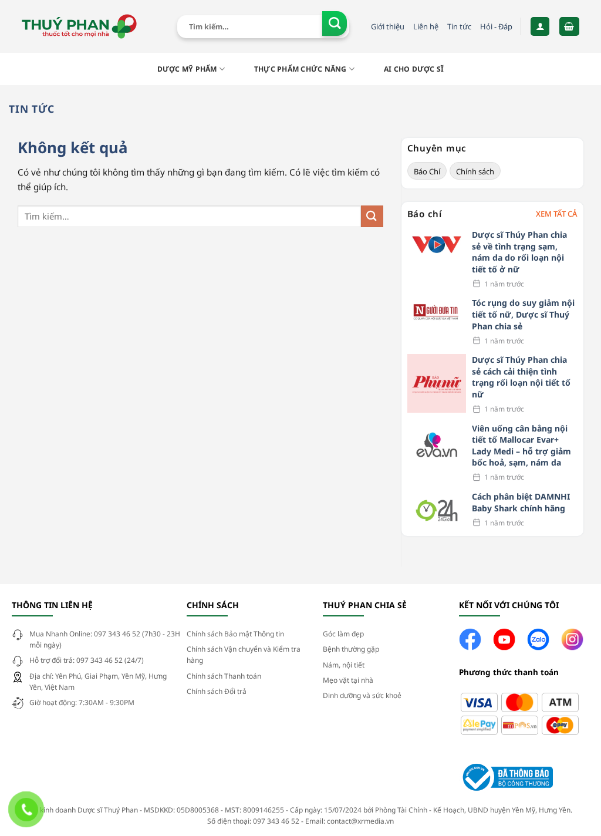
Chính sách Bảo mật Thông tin (235, 634)
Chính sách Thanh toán (224, 676)
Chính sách (475, 171)
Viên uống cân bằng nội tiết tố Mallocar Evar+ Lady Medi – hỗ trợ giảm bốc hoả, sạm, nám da (521, 445)
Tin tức (459, 26)
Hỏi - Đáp (496, 26)
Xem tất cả (557, 213)
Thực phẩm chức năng (300, 69)
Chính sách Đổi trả (217, 691)
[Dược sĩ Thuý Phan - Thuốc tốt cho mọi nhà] (79, 26)
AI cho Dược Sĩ (414, 69)
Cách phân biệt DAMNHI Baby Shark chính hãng (521, 502)
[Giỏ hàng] (569, 26)
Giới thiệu (387, 26)
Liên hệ (425, 26)
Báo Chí (427, 171)
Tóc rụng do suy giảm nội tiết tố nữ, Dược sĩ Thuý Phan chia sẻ (523, 314)
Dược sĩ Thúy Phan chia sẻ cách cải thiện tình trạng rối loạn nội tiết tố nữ (521, 377)
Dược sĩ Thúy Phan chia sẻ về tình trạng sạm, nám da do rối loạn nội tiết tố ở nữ (519, 252)
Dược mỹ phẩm (187, 69)
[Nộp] (334, 23)
